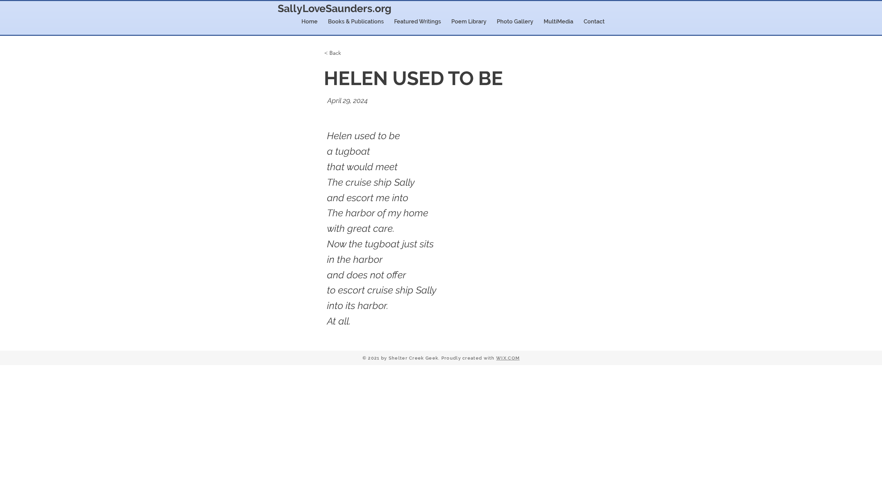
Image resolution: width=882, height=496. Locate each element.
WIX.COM (508, 358)
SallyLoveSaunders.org (334, 8)
